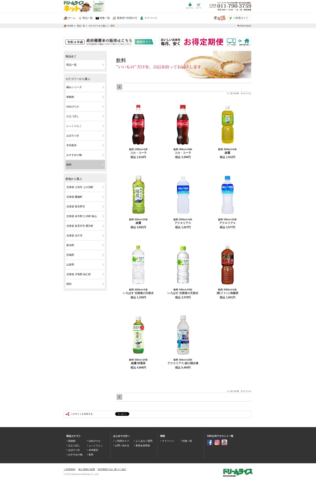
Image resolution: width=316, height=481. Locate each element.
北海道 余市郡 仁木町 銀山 (81, 216)
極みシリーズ (74, 87)
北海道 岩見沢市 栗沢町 (79, 225)
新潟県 (70, 245)
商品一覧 (81, 26)
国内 (69, 283)
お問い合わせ (122, 445)
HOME (70, 26)
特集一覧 (187, 441)
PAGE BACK (245, 26)
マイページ (168, 441)
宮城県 (70, 254)
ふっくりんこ (74, 125)
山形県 (70, 264)
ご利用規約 (70, 469)
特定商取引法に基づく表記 (112, 469)
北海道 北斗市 (74, 235)
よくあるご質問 (144, 441)
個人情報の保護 (86, 469)
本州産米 (71, 145)
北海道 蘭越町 (74, 196)
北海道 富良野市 (75, 206)
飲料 (112, 26)
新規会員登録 (143, 445)
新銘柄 (70, 96)
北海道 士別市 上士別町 (79, 187)
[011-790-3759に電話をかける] (230, 6)
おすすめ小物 (74, 154)
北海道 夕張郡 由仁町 (78, 274)
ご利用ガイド (122, 441)
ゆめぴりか (72, 106)
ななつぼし (72, 116)
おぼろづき (72, 135)
